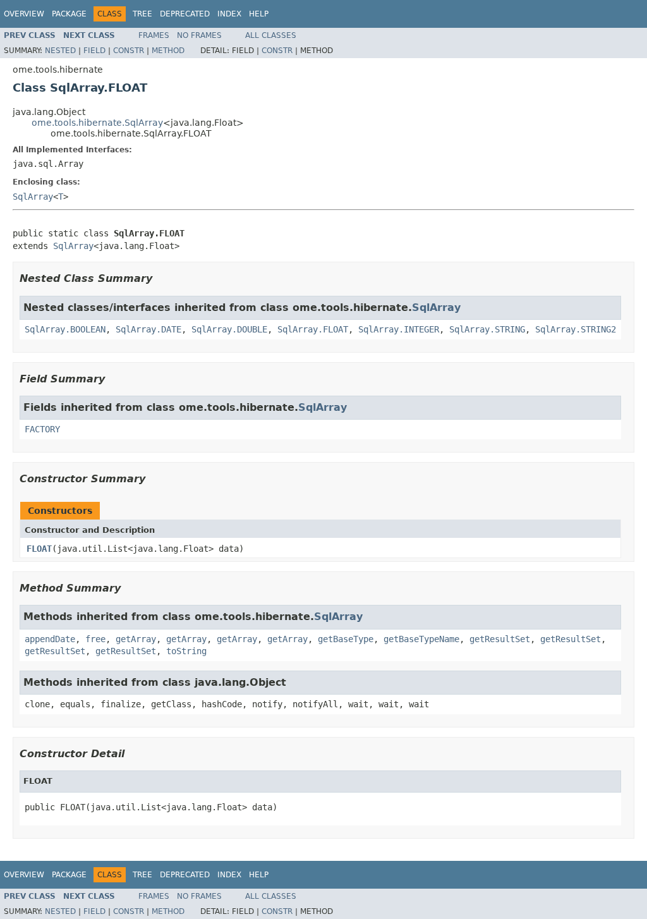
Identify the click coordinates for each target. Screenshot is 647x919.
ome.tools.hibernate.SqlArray (97, 123)
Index (229, 13)
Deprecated (185, 13)
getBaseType (345, 639)
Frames (153, 35)
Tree (142, 13)
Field (94, 50)
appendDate (50, 639)
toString (186, 651)
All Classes (270, 35)
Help (259, 13)
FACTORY (42, 429)
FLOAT (39, 549)
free (95, 639)
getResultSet (499, 639)
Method (168, 50)
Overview (24, 13)
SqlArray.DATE (148, 329)
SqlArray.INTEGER (398, 329)
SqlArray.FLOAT (312, 329)
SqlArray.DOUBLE (229, 329)
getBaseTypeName (421, 639)
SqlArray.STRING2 (575, 329)
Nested (60, 50)
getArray (136, 639)
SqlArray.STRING (487, 329)
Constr (128, 50)
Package (69, 13)
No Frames (199, 35)
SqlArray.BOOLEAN (65, 329)
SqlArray (33, 197)
